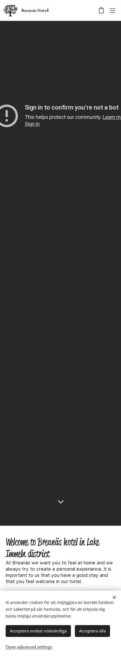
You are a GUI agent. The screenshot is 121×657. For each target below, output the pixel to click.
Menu (112, 10)
